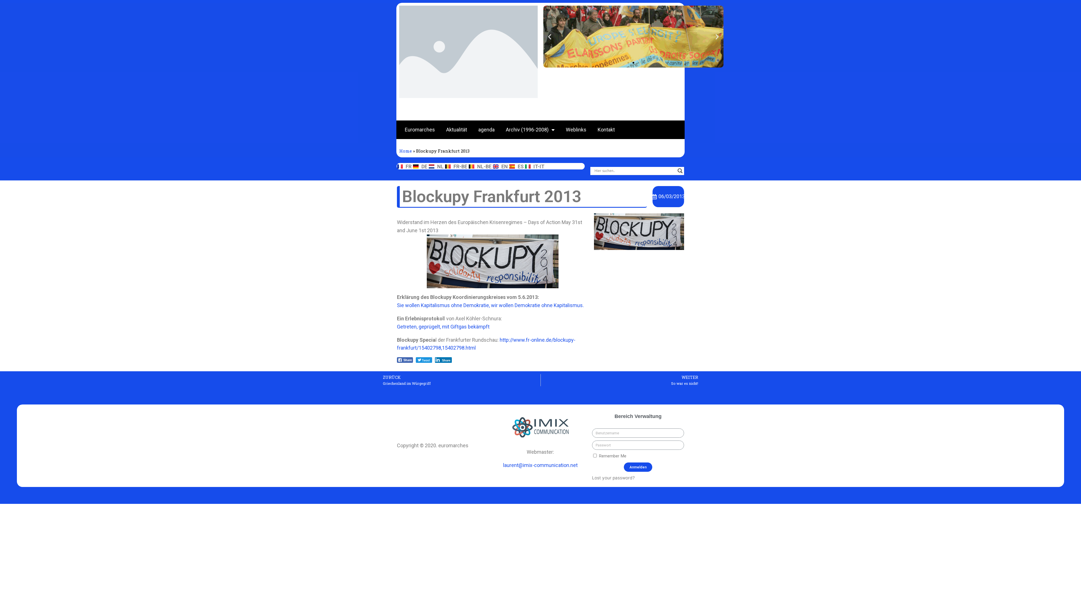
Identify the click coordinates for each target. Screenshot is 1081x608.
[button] (628, 63)
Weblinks (576, 130)
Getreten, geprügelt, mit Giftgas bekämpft (443, 327)
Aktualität (456, 130)
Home (405, 151)
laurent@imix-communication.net (540, 465)
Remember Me (612, 456)
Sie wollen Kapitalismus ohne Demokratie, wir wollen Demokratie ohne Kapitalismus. (490, 305)
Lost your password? (613, 477)
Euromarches (420, 130)
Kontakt (606, 130)
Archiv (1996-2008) (527, 130)
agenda (486, 130)
